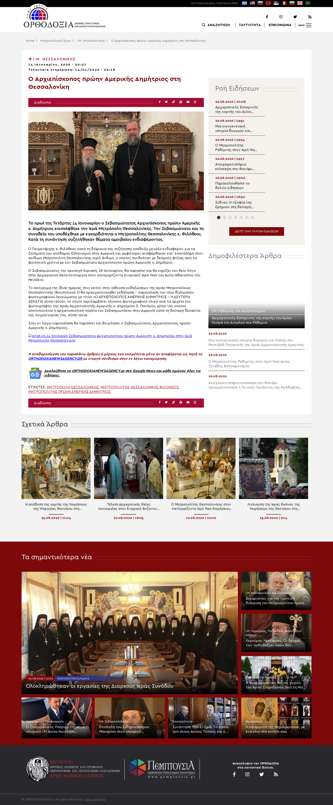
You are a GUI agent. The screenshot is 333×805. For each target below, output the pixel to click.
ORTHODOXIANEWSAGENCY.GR (55, 358)
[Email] (188, 102)
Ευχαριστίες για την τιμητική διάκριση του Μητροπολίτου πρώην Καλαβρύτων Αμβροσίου (276, 601)
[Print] (180, 102)
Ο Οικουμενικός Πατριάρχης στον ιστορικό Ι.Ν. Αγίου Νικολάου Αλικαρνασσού (55, 729)
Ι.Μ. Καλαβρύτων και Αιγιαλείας (269, 593)
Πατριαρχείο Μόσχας (261, 677)
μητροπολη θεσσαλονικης (73, 387)
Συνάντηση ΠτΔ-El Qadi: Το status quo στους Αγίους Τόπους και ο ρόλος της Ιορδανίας (201, 729)
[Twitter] (290, 17)
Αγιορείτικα (254, 721)
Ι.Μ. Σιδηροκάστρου (113, 721)
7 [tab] (252, 217)
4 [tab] (235, 217)
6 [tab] (247, 217)
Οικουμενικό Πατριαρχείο (45, 721)
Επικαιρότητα (182, 721)
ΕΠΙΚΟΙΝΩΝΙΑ (280, 25)
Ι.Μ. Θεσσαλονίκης (91, 40)
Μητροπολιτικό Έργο (56, 40)
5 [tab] (241, 217)
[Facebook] (261, 17)
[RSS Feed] (304, 17)
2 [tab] (224, 217)
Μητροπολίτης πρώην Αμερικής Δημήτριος (69, 392)
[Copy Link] (173, 102)
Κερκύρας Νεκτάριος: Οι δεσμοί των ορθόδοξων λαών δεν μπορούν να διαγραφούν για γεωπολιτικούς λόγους (273, 643)
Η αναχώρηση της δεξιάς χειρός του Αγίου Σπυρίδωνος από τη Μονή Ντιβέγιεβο (276, 685)
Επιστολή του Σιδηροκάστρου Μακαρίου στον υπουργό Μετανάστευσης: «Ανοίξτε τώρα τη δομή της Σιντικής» (128, 729)
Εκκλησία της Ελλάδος (73, 678)
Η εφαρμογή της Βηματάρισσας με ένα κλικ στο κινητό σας (275, 729)
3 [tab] (230, 217)
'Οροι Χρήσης (95, 799)
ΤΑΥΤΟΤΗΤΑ (250, 25)
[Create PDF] (195, 102)
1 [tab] (218, 217)
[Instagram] (275, 17)
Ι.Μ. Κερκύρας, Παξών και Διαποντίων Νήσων (274, 633)
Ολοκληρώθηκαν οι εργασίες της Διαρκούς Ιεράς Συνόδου (99, 686)
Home (30, 40)
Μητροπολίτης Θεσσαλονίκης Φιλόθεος (140, 387)
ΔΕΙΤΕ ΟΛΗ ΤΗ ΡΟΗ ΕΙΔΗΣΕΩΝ (256, 231)
